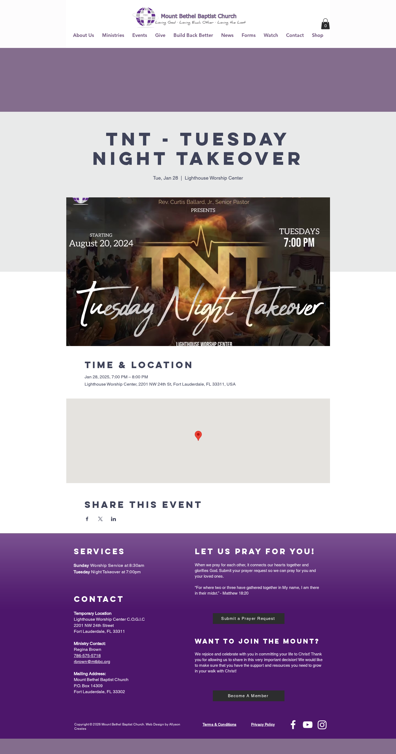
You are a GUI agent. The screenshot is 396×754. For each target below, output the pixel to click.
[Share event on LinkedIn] (113, 519)
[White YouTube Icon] (308, 725)
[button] (83, 35)
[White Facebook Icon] (293, 725)
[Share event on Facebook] (87, 519)
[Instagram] (322, 725)
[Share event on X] (100, 519)
